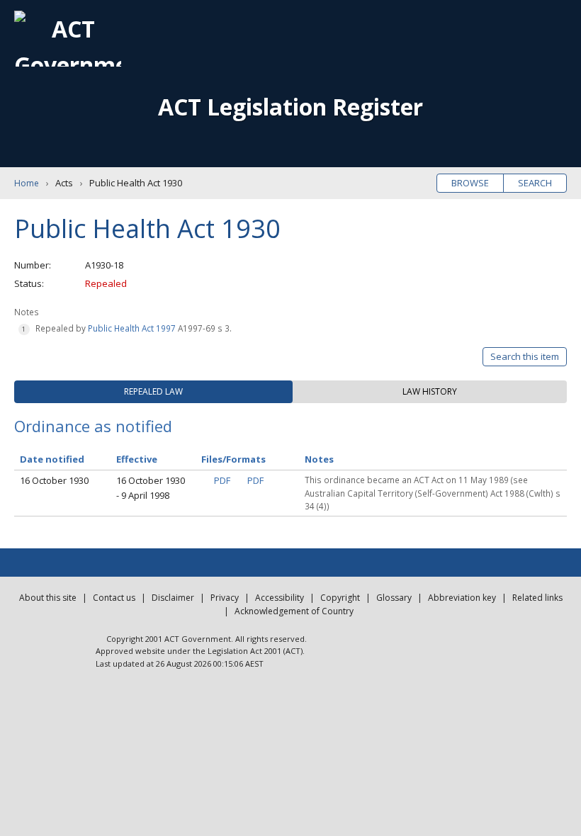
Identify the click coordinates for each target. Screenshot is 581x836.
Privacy (224, 598)
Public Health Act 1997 (132, 328)
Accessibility (279, 598)
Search (535, 182)
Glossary (394, 598)
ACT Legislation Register (290, 106)
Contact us (114, 598)
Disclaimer (173, 598)
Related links (537, 598)
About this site (48, 598)
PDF (222, 480)
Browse (470, 182)
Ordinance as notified (93, 425)
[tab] (153, 391)
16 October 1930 (54, 480)
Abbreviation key (462, 598)
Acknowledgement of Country (294, 611)
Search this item (524, 356)
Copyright (340, 598)
